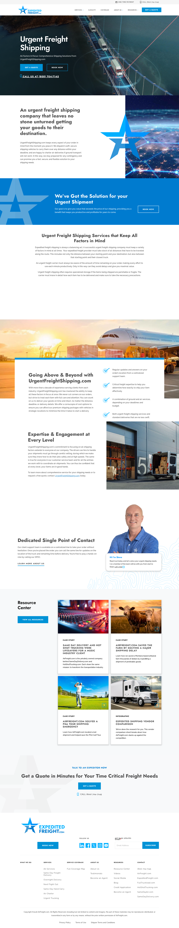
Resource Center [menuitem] (122, 869)
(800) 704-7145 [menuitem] (144, 869)
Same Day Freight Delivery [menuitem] (52, 874)
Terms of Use (80, 923)
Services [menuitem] (47, 862)
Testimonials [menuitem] (96, 873)
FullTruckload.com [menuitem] (146, 883)
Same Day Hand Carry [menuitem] (54, 889)
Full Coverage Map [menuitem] (76, 869)
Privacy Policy (65, 923)
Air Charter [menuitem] (49, 893)
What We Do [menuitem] (25, 862)
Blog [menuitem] (116, 883)
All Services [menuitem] (49, 869)
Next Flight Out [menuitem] (51, 884)
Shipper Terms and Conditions (103, 923)
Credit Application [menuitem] (122, 887)
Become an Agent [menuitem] (99, 878)
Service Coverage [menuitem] (75, 862)
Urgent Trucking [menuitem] (51, 898)
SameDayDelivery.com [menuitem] (148, 897)
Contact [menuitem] (141, 862)
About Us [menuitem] (94, 862)
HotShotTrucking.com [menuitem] (147, 887)
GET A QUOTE (89, 786)
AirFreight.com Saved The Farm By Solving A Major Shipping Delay (134, 648)
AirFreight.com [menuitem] (144, 873)
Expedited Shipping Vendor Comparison (135, 723)
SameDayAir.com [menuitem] (145, 892)
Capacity (92, 10)
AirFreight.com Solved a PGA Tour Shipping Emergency (80, 724)
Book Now (57, 67)
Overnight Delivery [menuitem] (52, 880)
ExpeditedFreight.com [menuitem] (147, 878)
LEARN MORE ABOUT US (31, 563)
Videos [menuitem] (117, 873)
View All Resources (33, 619)
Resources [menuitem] (118, 862)
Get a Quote (151, 10)
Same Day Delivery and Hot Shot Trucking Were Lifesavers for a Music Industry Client (82, 649)
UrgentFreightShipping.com (67, 476)
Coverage (105, 10)
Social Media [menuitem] (120, 878)
